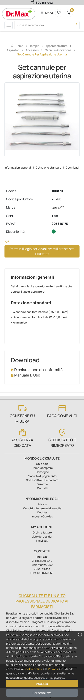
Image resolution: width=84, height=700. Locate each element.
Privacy (53, 669)
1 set (55, 216)
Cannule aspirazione (58, 50)
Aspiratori (13, 50)
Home (17, 46)
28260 (56, 199)
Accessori (32, 50)
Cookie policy (32, 669)
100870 (57, 191)
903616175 (60, 224)
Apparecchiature (56, 46)
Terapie (34, 46)
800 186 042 (44, 2)
